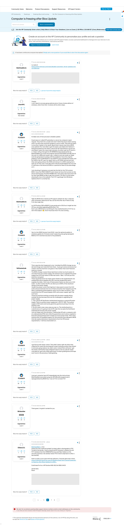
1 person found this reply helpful (50, 90)
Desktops (27, 14)
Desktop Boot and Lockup (41, 14)
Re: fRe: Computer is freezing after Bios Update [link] (67, 14)
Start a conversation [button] (46, 24)
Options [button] (110, 19)
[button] (79, 63)
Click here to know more (113, 29)
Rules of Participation (37, 519)
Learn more (55, 45)
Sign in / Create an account (39, 45)
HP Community (16, 14)
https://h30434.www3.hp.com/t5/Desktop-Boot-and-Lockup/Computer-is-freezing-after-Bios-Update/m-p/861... (53, 461)
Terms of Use (24, 519)
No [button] (37, 90)
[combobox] (23, 25)
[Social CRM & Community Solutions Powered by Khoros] (96, 518)
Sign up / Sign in (106, 9)
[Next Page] (58, 500)
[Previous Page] (34, 500)
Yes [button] (31, 90)
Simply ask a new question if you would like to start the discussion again (65, 52)
